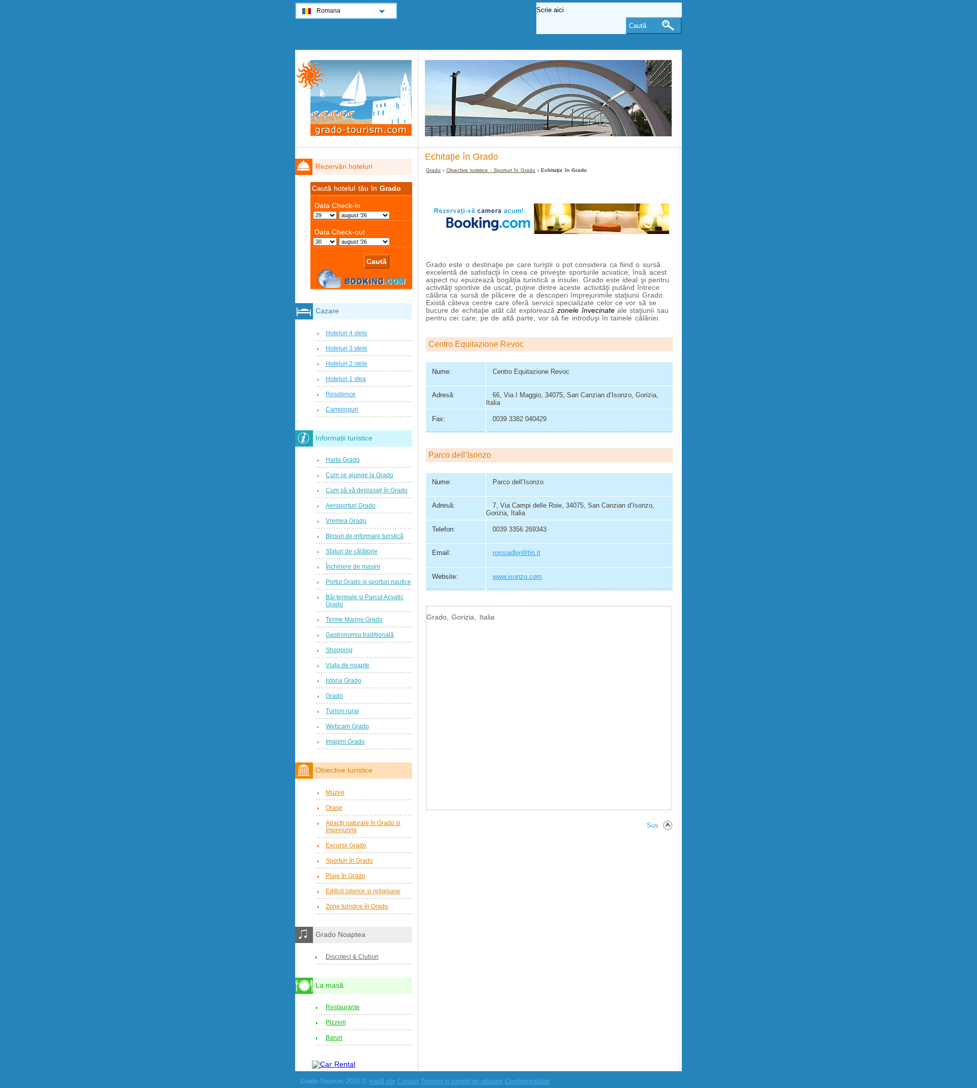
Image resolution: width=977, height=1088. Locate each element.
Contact (408, 1081)
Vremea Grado (346, 520)
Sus (652, 825)
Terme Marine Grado (354, 619)
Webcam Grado (347, 726)
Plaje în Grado (345, 875)
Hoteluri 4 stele (346, 333)
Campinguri (342, 409)
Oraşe (334, 807)
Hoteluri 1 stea (346, 379)
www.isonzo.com (517, 576)
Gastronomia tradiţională (360, 634)
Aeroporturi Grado (351, 505)
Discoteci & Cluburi (352, 956)
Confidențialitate (527, 1081)
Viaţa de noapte (347, 665)
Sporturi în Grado (349, 860)
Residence (341, 394)
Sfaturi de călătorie (352, 551)
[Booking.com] (550, 252)
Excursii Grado (346, 845)
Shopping (339, 650)
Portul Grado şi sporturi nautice (368, 581)
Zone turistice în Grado (357, 906)
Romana (328, 10)
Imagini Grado (345, 741)
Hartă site (382, 1081)
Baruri (334, 1037)
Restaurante (343, 1007)
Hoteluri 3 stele (346, 348)
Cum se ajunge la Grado (359, 475)
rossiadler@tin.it (516, 552)
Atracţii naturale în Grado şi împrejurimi (363, 826)
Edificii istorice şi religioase (363, 891)
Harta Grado (343, 459)
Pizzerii (336, 1022)
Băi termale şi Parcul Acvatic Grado (365, 601)
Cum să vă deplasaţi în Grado (367, 490)
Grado (433, 170)
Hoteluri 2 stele (346, 363)
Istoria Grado (343, 680)
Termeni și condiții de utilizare (462, 1081)
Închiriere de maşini (353, 566)
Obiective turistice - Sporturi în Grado (490, 170)
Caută (637, 26)
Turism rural (342, 711)
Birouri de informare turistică (365, 536)
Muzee (335, 792)
